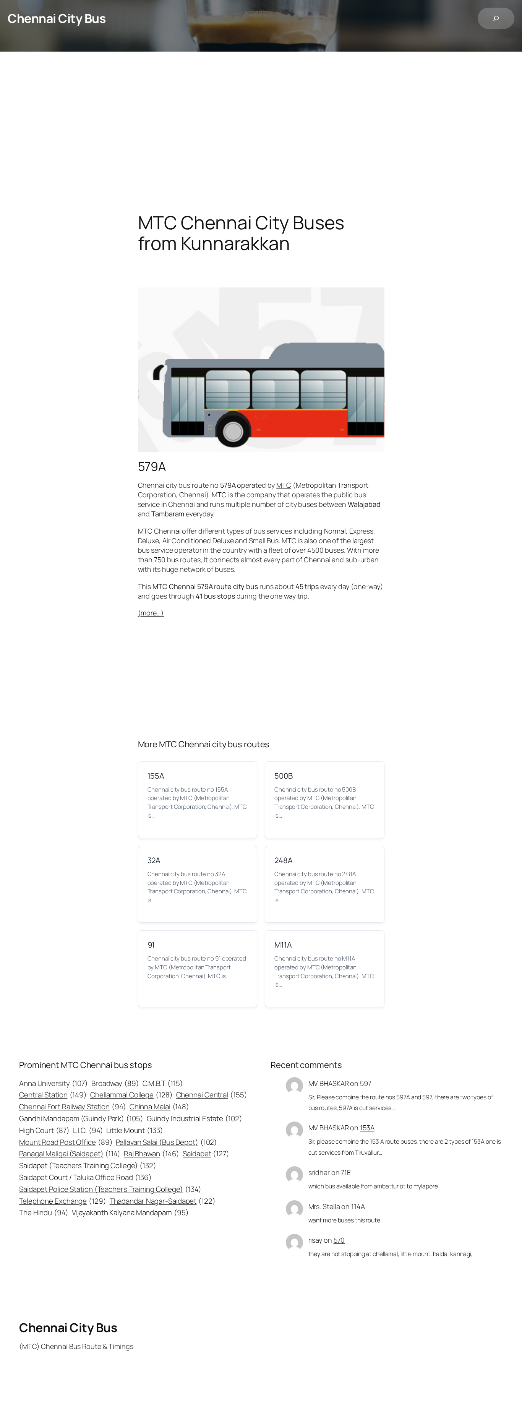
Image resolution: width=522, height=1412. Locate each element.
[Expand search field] (496, 18)
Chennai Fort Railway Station (72, 1107)
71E (346, 1172)
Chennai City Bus (56, 18)
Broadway (115, 1083)
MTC (283, 485)
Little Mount (134, 1130)
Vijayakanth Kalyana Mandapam (130, 1212)
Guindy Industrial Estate (194, 1118)
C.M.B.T (163, 1083)
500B (283, 776)
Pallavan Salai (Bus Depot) (166, 1142)
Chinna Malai (159, 1107)
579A (152, 466)
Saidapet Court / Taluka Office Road (85, 1177)
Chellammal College (131, 1095)
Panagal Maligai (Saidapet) (69, 1154)
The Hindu (43, 1212)
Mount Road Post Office (65, 1142)
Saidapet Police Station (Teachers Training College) (110, 1189)
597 (365, 1083)
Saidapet (206, 1154)
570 (339, 1240)
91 (151, 945)
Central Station (53, 1095)
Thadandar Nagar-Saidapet (163, 1201)
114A (358, 1206)
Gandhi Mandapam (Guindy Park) (81, 1118)
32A (154, 860)
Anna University (53, 1083)
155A (156, 776)
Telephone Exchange (62, 1201)
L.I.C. (88, 1130)
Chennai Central (211, 1095)
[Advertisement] (261, 131)
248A (283, 860)
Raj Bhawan (152, 1154)
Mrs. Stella (324, 1206)
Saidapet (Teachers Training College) (87, 1165)
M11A (283, 945)
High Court (44, 1130)
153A (367, 1127)
